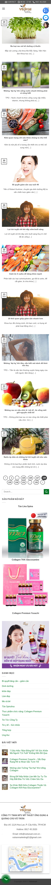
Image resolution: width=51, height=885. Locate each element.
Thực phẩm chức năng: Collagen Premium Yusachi (22, 713)
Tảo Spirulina (8, 706)
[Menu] (3, 8)
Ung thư (6, 735)
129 (9, 482)
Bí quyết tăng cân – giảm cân (15, 681)
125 (23, 478)
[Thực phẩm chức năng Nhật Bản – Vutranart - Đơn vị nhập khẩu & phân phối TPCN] (25, 8)
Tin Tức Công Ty (10, 720)
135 (36, 482)
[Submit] (46, 491)
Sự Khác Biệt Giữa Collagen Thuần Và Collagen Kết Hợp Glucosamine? (28, 786)
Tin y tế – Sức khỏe (11, 725)
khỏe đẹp (6, 691)
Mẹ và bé (6, 701)
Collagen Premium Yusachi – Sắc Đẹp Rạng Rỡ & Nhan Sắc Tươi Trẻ (28, 760)
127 (37, 478)
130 (16, 482)
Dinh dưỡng (7, 686)
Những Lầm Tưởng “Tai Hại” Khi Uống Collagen (28, 769)
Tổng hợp (6, 730)
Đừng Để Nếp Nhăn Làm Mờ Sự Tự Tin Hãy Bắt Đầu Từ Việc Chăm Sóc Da (28, 777)
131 (23, 482)
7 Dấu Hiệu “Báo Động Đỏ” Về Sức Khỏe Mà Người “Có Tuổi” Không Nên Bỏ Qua (29, 752)
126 (30, 478)
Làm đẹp (6, 696)
